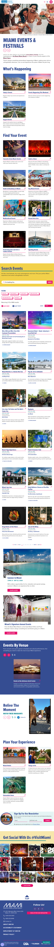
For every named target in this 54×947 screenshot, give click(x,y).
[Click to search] (4, 282)
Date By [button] (4, 293)
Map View (18, 306)
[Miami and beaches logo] (14, 906)
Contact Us (8, 921)
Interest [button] (17, 297)
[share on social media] (8, 50)
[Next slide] (8, 655)
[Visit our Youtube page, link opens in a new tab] (42, 908)
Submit (47, 820)
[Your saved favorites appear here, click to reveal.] (44, 1)
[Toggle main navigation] (51, 1)
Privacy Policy (36, 824)
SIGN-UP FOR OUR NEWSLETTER (38, 913)
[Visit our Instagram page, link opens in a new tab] (35, 908)
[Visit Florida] (35, 943)
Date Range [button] (13, 293)
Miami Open (7, 58)
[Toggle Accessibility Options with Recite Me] (47, 1)
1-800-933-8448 (9, 918)
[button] (24, 102)
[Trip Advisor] (46, 943)
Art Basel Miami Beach (20, 56)
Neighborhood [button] (6, 297)
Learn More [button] (14, 590)
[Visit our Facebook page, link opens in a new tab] (38, 908)
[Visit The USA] (26, 943)
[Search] (50, 282)
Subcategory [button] (33, 293)
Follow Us (23, 717)
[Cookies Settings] (2, 944)
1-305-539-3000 (9, 915)
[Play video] (40, 716)
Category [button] (23, 293)
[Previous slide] (4, 655)
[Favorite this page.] (4, 50)
